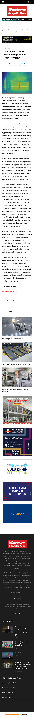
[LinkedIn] (24, 63)
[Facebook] (10, 63)
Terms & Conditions (17, 614)
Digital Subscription (8, 692)
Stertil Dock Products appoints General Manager (15, 390)
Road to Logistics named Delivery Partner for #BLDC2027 (23, 644)
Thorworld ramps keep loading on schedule (16, 364)
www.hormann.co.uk (9, 292)
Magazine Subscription (9, 687)
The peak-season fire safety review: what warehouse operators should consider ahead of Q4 (23, 631)
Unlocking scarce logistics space (12, 339)
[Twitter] (14, 63)
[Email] (19, 63)
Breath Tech (19, 653)
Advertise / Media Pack (9, 683)
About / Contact (7, 697)
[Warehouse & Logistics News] (17, 12)
